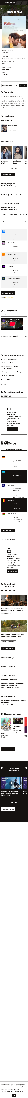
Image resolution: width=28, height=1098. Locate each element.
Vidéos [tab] (5, 315)
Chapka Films (21, 58)
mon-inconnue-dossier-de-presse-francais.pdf (12, 684)
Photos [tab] (14, 315)
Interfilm (15, 517)
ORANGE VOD (12, 255)
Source (3, 297)
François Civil (4, 162)
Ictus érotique (4, 734)
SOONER (10, 266)
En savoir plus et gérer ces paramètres (12, 1091)
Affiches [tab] (22, 315)
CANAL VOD (11, 243)
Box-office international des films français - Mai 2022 (12, 635)
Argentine (11, 472)
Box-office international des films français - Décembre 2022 (13, 610)
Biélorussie (12, 514)
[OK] (14, 1095)
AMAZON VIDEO (12, 231)
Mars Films (12, 58)
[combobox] (14, 222)
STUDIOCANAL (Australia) (17, 489)
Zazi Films (5, 58)
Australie (11, 485)
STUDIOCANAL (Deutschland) (17, 461)
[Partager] (21, 85)
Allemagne (11, 457)
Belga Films (16, 504)
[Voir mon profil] (24, 3)
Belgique (11, 500)
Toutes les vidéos (8, 809)
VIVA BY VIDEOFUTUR (14, 278)
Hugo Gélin (5, 53)
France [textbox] (5, 222)
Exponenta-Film (17, 519)
